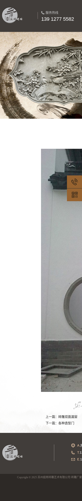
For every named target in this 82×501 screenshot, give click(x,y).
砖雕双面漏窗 (67, 417)
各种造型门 (66, 423)
